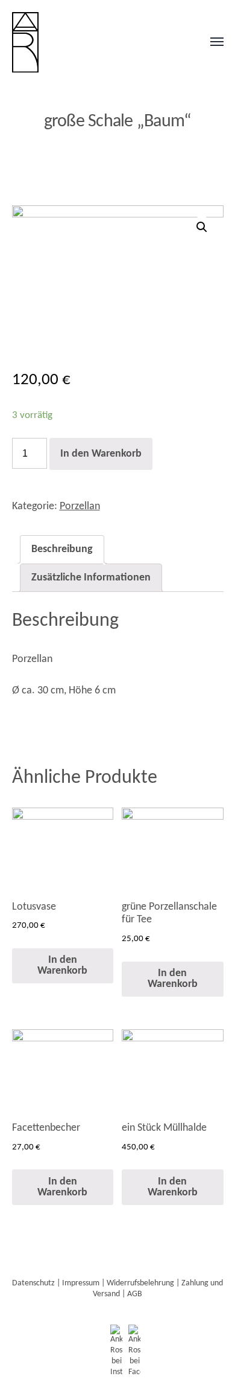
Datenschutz (33, 1283)
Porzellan (80, 506)
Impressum (80, 1283)
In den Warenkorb (101, 454)
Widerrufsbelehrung (140, 1283)
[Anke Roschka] (93, 42)
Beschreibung (62, 549)
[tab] (62, 549)
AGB (134, 1294)
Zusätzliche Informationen (91, 577)
